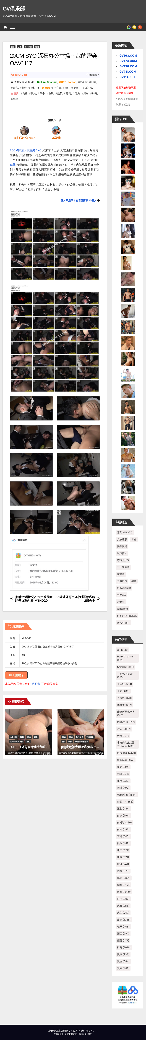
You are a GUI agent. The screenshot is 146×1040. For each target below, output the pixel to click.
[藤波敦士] (128, 470)
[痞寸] (128, 294)
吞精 (123, 735)
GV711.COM (127, 71)
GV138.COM (128, 66)
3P (122, 649)
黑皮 (123, 961)
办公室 (84, 81)
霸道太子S (123, 560)
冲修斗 (121, 601)
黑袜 (15, 99)
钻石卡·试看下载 (16, 741)
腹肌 (59, 93)
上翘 (123, 691)
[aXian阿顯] (128, 406)
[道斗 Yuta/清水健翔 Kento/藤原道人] (128, 342)
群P (63, 741)
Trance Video (124, 675)
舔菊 (68, 93)
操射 (67, 87)
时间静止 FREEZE (127, 615)
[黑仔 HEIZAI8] (128, 326)
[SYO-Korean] (24, 130)
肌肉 (33, 93)
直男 (16, 93)
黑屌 (123, 954)
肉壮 (24, 93)
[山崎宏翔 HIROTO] (128, 134)
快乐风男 (122, 546)
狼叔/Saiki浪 (124, 587)
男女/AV (121, 594)
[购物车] (134, 27)
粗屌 (123, 850)
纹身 (123, 864)
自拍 (123, 898)
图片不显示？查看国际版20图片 (79, 200)
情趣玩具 (125, 759)
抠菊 (123, 766)
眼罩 (123, 843)
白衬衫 (88, 87)
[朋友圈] (129, 27)
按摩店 (121, 574)
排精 (123, 780)
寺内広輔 (122, 580)
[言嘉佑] (128, 230)
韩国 (37, 47)
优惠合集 (13, 737)
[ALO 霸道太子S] (128, 310)
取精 (22, 737)
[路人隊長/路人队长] (128, 422)
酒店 (123, 933)
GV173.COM (128, 61)
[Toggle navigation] (12, 27)
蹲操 (77, 93)
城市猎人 (122, 553)
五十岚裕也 (123, 567)
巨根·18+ (35, 87)
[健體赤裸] (128, 374)
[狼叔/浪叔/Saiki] (128, 182)
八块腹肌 (122, 539)
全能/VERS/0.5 (125, 713)
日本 (19, 47)
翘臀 (123, 870)
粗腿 (123, 857)
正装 (123, 808)
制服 (12, 47)
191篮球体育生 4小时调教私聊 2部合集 (75, 598)
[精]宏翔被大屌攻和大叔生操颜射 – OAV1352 (91, 747)
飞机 (28, 741)
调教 (36, 737)
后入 (15, 87)
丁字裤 (124, 684)
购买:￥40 (21, 75)
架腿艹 (77, 87)
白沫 (123, 815)
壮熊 (24, 87)
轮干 (123, 926)
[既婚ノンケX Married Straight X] (128, 278)
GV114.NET (127, 77)
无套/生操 (127, 794)
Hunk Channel (48, 81)
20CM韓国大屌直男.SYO (25, 150)
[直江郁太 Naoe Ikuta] (128, 503)
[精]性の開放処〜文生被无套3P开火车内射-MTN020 (34, 598)
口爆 (93, 81)
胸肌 (51, 93)
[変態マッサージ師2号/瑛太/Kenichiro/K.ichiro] (128, 262)
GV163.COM (128, 55)
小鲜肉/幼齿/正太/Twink (125, 744)
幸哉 (47, 87)
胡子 (42, 93)
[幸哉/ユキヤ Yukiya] (56, 130)
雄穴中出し (123, 622)
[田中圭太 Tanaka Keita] (128, 358)
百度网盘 (90, 737)
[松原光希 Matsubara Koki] (128, 214)
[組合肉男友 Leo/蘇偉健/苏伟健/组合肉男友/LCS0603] (128, 198)
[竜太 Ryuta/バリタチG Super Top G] (128, 246)
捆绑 (123, 773)
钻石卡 (36, 684)
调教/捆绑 (122, 608)
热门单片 (28, 47)
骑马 (94, 93)
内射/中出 (126, 721)
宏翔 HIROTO (124, 532)
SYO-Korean (68, 81)
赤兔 (133, 539)
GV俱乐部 (14, 8)
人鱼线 (124, 697)
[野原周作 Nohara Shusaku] (128, 454)
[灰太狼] (128, 486)
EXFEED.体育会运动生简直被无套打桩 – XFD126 (42, 747)
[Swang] (128, 166)
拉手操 (57, 87)
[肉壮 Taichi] (128, 438)
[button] (140, 27)
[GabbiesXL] (128, 390)
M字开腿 (125, 666)
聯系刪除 (87, 1033)
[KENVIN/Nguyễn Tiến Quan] (128, 150)
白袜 (123, 829)
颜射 (86, 93)
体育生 (124, 704)
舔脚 (123, 905)
